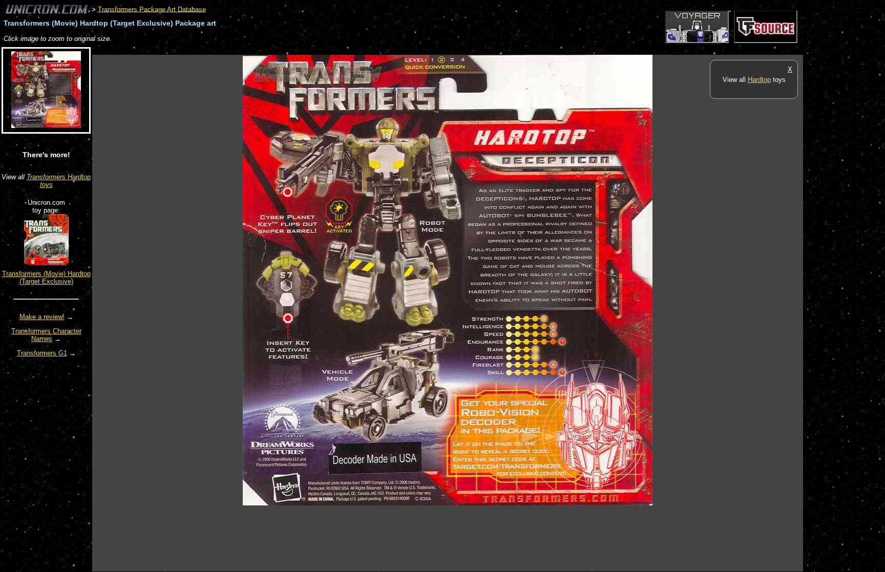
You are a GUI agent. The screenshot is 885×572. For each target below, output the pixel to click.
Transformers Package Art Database (152, 9)
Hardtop (759, 79)
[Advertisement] (278, 49)
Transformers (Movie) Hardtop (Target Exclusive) (46, 277)
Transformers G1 (42, 353)
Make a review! (42, 317)
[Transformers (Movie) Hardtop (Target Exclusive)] (46, 263)
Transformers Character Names (46, 335)
